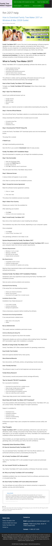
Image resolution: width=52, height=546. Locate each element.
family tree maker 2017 (9, 507)
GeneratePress (36, 544)
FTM (5, 506)
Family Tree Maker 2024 (42, 2)
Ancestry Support (17, 5)
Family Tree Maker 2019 (9, 520)
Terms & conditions (37, 5)
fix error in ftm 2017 (33, 507)
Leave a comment (8, 510)
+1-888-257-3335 (34, 529)
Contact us (5, 527)
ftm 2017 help (41, 507)
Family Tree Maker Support (6, 4)
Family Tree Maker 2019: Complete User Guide (24, 2)
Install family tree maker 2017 (16, 509)
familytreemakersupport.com (12, 501)
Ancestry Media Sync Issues (10, 522)
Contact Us (26, 5)
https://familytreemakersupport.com (16, 534)
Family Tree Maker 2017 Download (21, 507)
